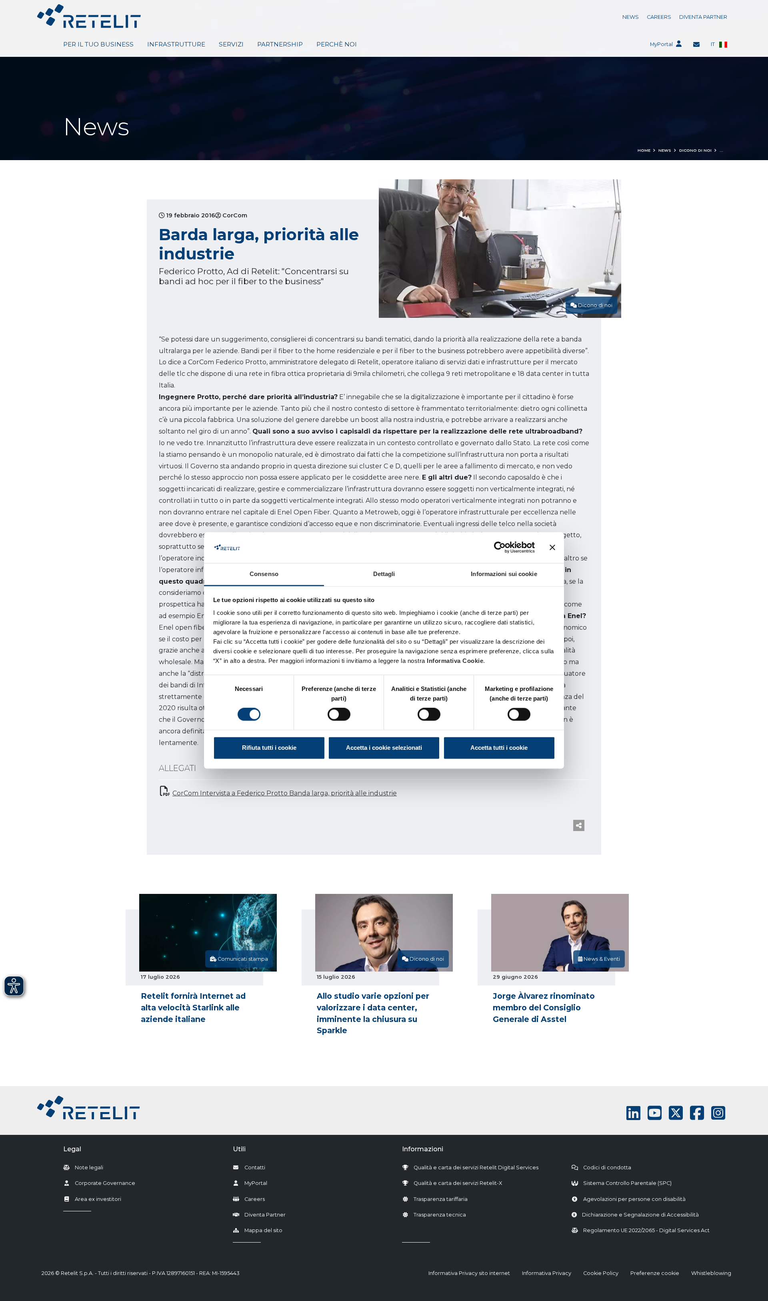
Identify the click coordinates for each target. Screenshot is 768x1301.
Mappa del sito (263, 1230)
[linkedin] (633, 1113)
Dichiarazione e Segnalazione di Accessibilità (640, 1214)
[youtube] (655, 1113)
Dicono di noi (695, 150)
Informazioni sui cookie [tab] (504, 573)
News (630, 17)
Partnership (280, 44)
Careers (659, 17)
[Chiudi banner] (552, 547)
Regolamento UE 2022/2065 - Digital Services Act (646, 1230)
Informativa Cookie (455, 660)
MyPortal (661, 44)
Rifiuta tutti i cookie (269, 747)
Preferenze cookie (654, 1273)
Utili (239, 1149)
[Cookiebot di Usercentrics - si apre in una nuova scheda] (500, 548)
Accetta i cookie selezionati (384, 747)
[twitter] (676, 1113)
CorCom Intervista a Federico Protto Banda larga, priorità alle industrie (284, 793)
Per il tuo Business (98, 44)
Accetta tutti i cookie (499, 747)
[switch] (339, 714)
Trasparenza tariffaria (441, 1199)
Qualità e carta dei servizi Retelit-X (458, 1183)
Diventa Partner (703, 17)
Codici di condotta (607, 1167)
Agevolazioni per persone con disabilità (634, 1199)
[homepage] (89, 16)
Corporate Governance (105, 1183)
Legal (72, 1149)
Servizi (231, 44)
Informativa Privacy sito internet (469, 1273)
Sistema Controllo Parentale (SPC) (627, 1183)
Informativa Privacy (546, 1273)
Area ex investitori (98, 1199)
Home (644, 150)
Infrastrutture (176, 44)
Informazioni (422, 1149)
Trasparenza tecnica (440, 1215)
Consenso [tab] (264, 573)
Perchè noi (336, 44)
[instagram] (718, 1113)
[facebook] (697, 1113)
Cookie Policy (600, 1273)
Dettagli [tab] (384, 573)
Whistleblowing (711, 1273)
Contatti (254, 1167)
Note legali (89, 1167)
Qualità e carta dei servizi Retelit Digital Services (476, 1167)
